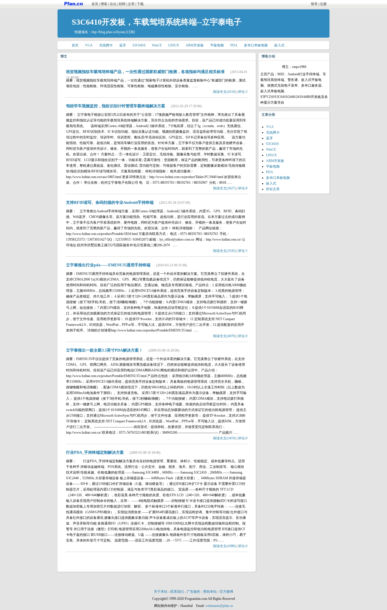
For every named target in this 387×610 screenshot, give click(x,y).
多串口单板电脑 (256, 45)
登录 (314, 4)
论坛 (113, 4)
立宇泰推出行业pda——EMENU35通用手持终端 (108, 265)
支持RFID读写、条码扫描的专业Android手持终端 (110, 202)
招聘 (122, 4)
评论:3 (242, 92)
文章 (131, 4)
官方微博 (226, 592)
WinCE (157, 45)
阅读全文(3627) (224, 188)
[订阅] (130, 32)
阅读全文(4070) (224, 336)
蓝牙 (122, 45)
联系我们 (177, 592)
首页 (95, 4)
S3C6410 (139, 45)
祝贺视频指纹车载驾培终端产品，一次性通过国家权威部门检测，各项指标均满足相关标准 (145, 72)
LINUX (173, 45)
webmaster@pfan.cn (219, 606)
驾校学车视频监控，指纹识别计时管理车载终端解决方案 (115, 106)
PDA (233, 45)
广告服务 (193, 592)
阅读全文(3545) (224, 251)
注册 (323, 4)
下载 (140, 4)
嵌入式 (279, 45)
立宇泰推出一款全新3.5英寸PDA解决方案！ (104, 350)
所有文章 (273, 189)
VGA (89, 45)
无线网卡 (106, 45)
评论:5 (242, 251)
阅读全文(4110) (224, 92)
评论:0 (242, 336)
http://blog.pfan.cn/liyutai (108, 32)
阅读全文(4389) (224, 546)
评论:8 (242, 188)
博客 (104, 4)
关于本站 (160, 592)
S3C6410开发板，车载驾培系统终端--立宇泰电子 (157, 22)
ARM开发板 (195, 45)
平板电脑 (217, 45)
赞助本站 (210, 592)
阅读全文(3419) (224, 438)
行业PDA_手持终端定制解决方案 (95, 452)
